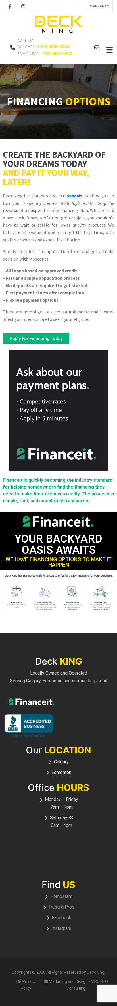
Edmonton (61, 772)
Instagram (61, 928)
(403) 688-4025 (54, 46)
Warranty (99, 6)
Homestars (61, 896)
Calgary (61, 762)
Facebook (61, 917)
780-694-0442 (57, 53)
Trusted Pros (61, 907)
